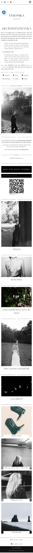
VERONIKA (16, 15)
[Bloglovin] (7, 2)
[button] (31, 2)
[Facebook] (5, 2)
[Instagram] (2, 2)
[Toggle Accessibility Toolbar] (4, 12)
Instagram (17, 539)
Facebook (17, 544)
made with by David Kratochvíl (16, 550)
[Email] (10, 2)
